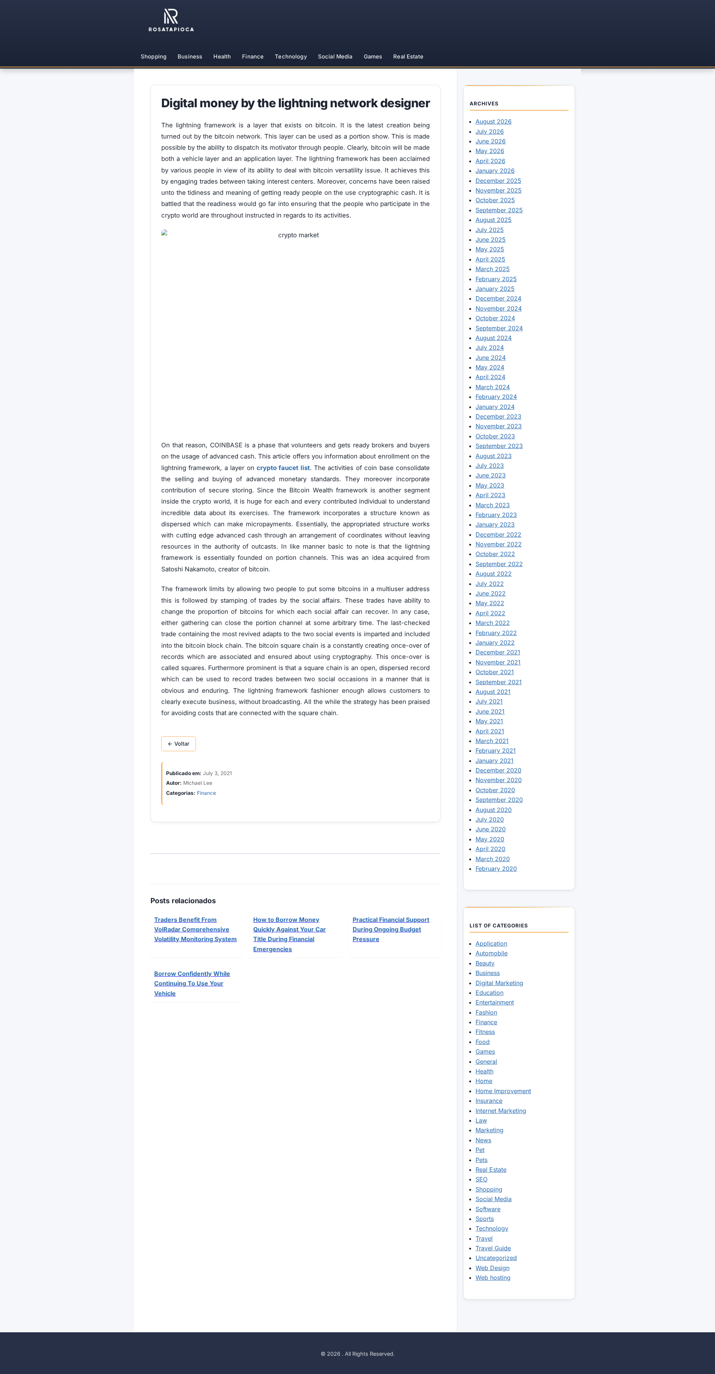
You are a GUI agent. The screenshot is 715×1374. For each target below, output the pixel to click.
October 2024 (495, 318)
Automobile (492, 953)
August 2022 (494, 573)
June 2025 (491, 239)
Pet (480, 1150)
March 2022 (493, 622)
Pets (481, 1160)
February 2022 (496, 633)
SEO (481, 1179)
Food (483, 1041)
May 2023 (490, 485)
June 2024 (491, 357)
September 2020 (499, 799)
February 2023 (496, 514)
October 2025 (495, 200)
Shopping (153, 56)
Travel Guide (493, 1248)
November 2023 (499, 426)
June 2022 (491, 593)
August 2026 (494, 121)
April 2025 (490, 259)
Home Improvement (503, 1091)
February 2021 (496, 750)
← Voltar (179, 743)
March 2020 (493, 859)
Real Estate (408, 56)
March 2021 (492, 741)
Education (489, 992)
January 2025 (495, 288)
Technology (290, 56)
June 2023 (491, 475)
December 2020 (498, 770)
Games (373, 56)
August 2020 (494, 809)
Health (222, 56)
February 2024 (496, 396)
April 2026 (490, 161)
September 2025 (499, 210)
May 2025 (490, 249)
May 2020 (490, 839)
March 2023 (493, 505)
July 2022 (490, 583)
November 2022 (499, 544)
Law (481, 1120)
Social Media (335, 56)
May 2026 (490, 151)
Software (488, 1209)
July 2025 (490, 230)
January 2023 (495, 524)
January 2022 (495, 642)
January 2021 (495, 760)
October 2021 (495, 672)
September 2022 (499, 564)
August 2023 (494, 456)
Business (190, 56)
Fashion (486, 1012)
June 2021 (490, 711)
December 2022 (498, 534)
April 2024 (490, 377)
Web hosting (493, 1277)
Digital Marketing (499, 983)
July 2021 (489, 701)
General (486, 1061)
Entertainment (495, 1002)
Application (491, 943)
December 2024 (498, 298)
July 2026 (490, 131)
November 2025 (499, 190)
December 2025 (498, 180)
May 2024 (490, 367)
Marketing (489, 1130)
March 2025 (493, 269)
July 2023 (490, 465)
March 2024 (493, 387)
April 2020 (490, 849)
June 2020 (491, 829)
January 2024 (495, 406)
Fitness (485, 1031)
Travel (484, 1238)
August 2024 (494, 338)
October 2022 (495, 554)
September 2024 (499, 328)
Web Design (492, 1268)
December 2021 (498, 652)
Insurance (489, 1100)
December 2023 (498, 416)
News (483, 1140)
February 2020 (496, 868)
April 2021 (490, 731)
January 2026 (495, 170)
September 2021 (499, 682)
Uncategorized (496, 1258)
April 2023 (490, 495)
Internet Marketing (501, 1110)
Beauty (485, 963)
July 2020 (490, 819)
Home (484, 1081)
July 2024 (490, 347)
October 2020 (495, 790)
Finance (253, 56)
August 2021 (493, 691)
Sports (485, 1218)
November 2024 (499, 308)
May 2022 (490, 603)
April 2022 (490, 613)
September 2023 (499, 446)
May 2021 (489, 721)
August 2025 (494, 219)
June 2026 (491, 141)
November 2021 (498, 662)
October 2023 (495, 436)
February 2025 (496, 279)
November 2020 (499, 780)
